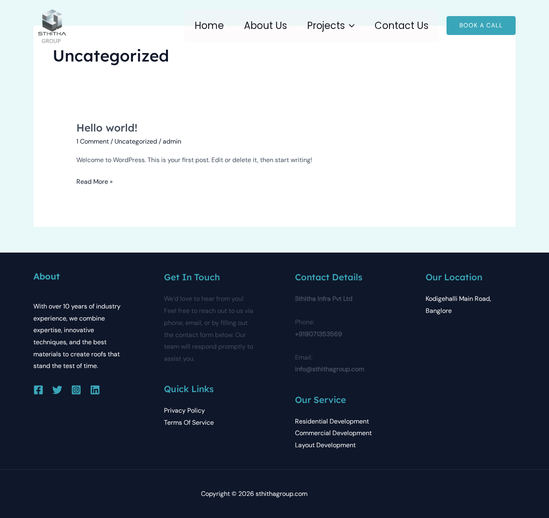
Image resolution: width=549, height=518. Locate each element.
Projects (326, 25)
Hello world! (106, 127)
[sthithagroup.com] (51, 25)
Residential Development (332, 421)
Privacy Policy (184, 410)
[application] (349, 26)
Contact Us (401, 25)
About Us (265, 25)
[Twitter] (57, 390)
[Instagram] (76, 390)
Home (209, 25)
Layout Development (325, 445)
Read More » (94, 181)
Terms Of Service (189, 422)
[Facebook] (38, 390)
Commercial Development (333, 433)
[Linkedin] (95, 390)
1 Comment (92, 141)
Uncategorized (136, 141)
